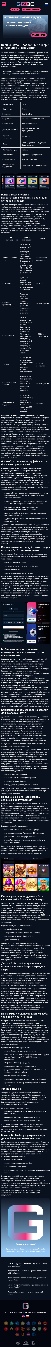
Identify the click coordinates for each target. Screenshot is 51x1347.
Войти (15, 9)
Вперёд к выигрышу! (25, 1234)
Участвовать (38, 35)
